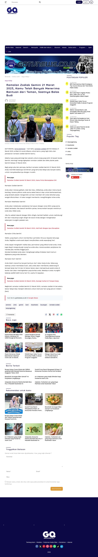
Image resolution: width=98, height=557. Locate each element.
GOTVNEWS (12, 100)
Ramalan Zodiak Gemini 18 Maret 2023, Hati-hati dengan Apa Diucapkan (33, 228)
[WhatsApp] (54, 546)
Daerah (25, 47)
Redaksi (39, 542)
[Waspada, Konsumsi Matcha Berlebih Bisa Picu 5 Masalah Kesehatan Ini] (34, 429)
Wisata (64, 47)
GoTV (86, 2)
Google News (33, 298)
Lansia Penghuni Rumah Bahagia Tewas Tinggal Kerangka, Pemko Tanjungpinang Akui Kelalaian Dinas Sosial (32, 336)
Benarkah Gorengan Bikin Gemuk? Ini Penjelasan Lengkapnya (17, 377)
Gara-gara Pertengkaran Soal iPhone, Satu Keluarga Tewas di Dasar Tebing (80, 120)
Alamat (70, 542)
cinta (14, 305)
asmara (8, 305)
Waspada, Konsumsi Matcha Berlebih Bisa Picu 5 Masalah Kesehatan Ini (18, 383)
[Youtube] (51, 546)
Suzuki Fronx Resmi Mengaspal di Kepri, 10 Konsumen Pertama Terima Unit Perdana (48, 370)
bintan (69, 155)
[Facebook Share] (46, 314)
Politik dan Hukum (45, 47)
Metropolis (34, 47)
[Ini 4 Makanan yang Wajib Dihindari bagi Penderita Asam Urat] (14, 429)
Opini (90, 47)
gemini (21, 305)
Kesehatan (34, 305)
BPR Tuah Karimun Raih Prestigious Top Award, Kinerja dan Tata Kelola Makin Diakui (81, 85)
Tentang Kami (30, 542)
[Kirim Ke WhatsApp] (61, 314)
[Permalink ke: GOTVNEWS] (6, 100)
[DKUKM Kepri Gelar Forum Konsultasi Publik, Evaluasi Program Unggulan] (34, 347)
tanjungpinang (10, 308)
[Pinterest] (43, 546)
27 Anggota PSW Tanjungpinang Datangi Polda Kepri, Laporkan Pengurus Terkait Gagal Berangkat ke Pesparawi (53, 336)
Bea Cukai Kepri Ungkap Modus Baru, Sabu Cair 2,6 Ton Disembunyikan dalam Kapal (80, 94)
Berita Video (10, 47)
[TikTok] (58, 546)
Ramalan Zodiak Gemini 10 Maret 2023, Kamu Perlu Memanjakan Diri (31, 180)
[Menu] (6, 2)
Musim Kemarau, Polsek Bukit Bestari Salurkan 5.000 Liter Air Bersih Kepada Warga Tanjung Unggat (12, 356)
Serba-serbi (72, 47)
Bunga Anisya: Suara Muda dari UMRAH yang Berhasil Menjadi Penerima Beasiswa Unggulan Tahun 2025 (18, 371)
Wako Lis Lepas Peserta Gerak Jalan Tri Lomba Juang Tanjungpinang (79, 128)
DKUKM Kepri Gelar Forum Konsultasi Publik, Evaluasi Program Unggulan (33, 355)
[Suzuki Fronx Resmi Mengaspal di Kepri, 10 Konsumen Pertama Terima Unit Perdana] (34, 399)
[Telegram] (61, 546)
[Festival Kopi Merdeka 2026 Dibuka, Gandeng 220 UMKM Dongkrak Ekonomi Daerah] (14, 328)
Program (82, 47)
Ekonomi (57, 47)
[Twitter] (40, 546)
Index (79, 2)
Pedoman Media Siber (51, 542)
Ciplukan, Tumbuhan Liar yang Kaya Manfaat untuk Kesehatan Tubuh (46, 383)
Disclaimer (62, 542)
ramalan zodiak (41, 149)
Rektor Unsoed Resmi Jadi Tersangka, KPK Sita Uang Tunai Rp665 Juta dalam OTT (80, 111)
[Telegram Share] (57, 314)
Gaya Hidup (8, 80)
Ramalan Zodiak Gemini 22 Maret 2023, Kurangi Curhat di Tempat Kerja (33, 281)
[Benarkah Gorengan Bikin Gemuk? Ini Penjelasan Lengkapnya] (54, 399)
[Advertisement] (49, 31)
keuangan (43, 305)
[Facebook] (36, 546)
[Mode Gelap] (91, 2)
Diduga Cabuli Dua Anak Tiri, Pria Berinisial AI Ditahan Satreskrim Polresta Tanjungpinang (52, 356)
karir (27, 305)
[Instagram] (47, 546)
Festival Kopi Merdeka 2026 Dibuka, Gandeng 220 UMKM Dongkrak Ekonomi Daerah (13, 336)
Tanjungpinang (19, 149)
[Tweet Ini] (49, 314)
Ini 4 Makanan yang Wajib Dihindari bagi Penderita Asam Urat (48, 377)
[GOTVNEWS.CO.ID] (12, 10)
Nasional (18, 47)
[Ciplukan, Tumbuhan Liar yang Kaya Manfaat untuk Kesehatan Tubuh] (54, 429)
